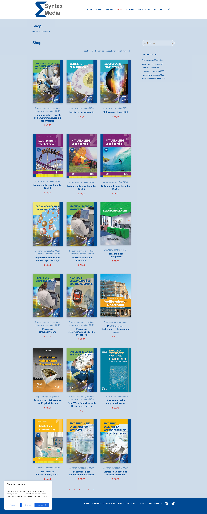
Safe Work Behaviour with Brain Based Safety (82, 405)
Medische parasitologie (81, 112)
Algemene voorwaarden (103, 503)
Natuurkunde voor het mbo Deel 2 (81, 188)
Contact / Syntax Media (150, 503)
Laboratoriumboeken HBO (47, 111)
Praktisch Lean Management (115, 255)
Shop (40, 31)
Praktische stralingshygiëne (47, 330)
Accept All (42, 505)
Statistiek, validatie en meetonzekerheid (116, 473)
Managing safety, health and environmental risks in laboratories (48, 117)
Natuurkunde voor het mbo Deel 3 (115, 188)
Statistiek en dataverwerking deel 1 (47, 473)
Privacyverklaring (127, 503)
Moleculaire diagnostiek (115, 112)
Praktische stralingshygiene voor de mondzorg (81, 331)
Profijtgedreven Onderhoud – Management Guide (115, 329)
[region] (28, 495)
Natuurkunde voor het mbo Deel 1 (47, 187)
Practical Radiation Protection (81, 259)
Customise (13, 505)
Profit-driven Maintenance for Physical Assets (48, 402)
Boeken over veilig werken (47, 108)
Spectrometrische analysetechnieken (115, 402)
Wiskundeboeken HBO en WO (154, 78)
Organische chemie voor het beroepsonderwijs (47, 259)
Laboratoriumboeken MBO (47, 181)
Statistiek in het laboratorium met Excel (81, 473)
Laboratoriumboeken (150, 67)
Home (34, 31)
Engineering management (115, 249)
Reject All (28, 505)
